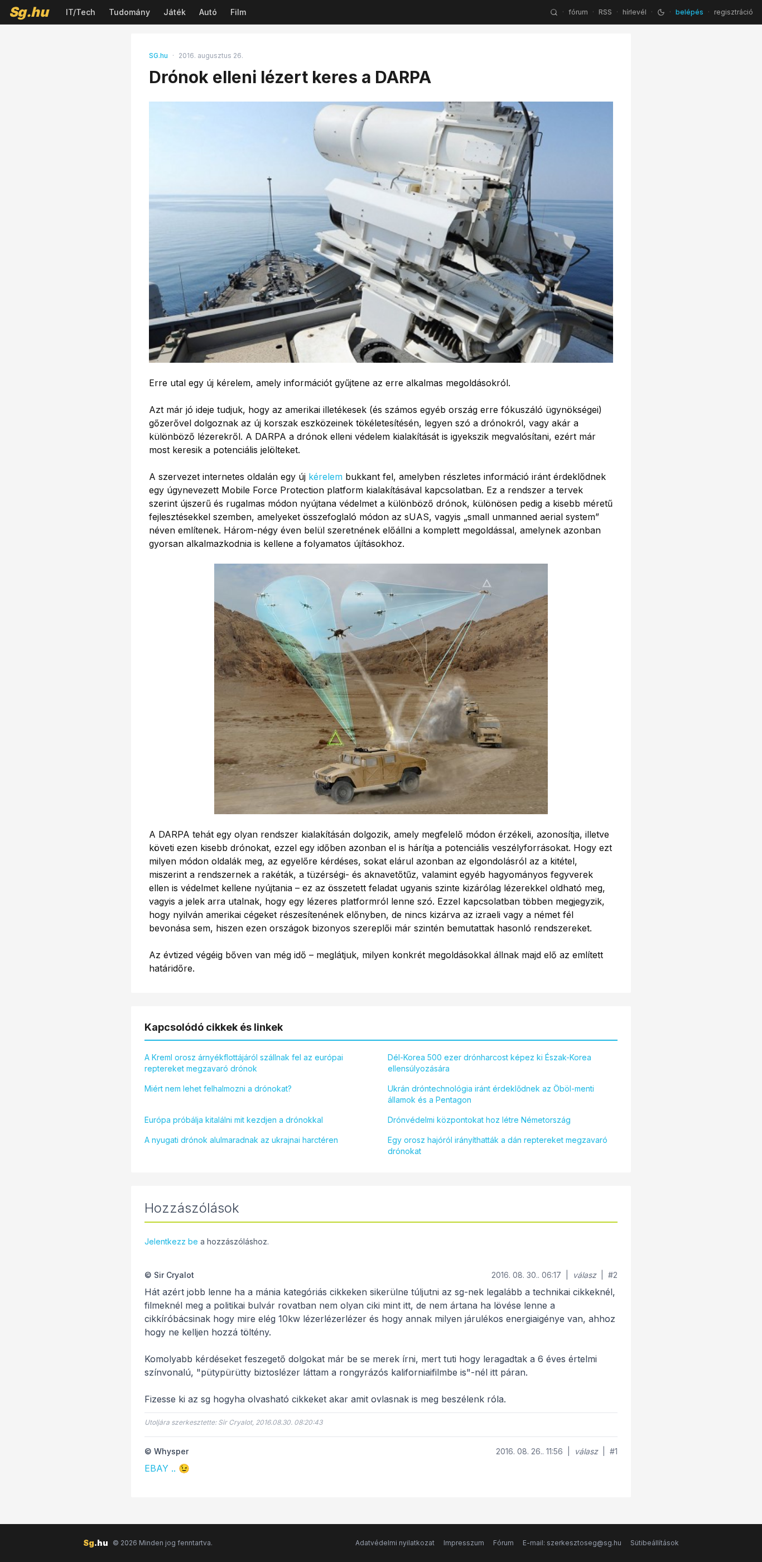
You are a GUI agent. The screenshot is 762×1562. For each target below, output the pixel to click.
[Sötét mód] (661, 12)
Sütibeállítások (654, 1543)
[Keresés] (554, 12)
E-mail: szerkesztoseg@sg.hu (572, 1543)
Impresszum (463, 1543)
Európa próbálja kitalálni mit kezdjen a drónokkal (233, 1119)
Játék (174, 12)
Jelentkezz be (171, 1241)
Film (238, 12)
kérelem (325, 476)
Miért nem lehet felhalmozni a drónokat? (218, 1088)
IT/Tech (80, 12)
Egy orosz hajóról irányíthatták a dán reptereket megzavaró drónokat (497, 1145)
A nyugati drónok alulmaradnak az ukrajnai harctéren (241, 1140)
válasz (584, 1275)
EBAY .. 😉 (167, 1468)
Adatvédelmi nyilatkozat (395, 1543)
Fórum (503, 1543)
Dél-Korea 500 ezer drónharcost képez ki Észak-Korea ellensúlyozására (489, 1062)
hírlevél (635, 12)
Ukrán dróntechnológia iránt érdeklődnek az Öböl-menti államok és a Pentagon (491, 1094)
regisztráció (733, 12)
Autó (208, 12)
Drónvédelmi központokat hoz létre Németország (479, 1119)
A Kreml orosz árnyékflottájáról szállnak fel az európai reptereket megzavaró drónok (243, 1062)
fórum (578, 12)
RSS (605, 12)
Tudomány (129, 12)
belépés (689, 12)
